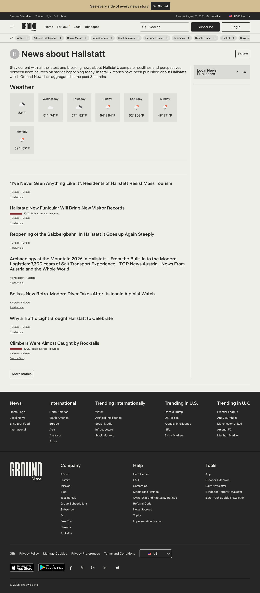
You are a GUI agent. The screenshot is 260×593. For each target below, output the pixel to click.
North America (58, 411)
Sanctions (179, 38)
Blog (64, 491)
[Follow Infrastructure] (111, 38)
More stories (21, 374)
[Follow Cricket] (233, 38)
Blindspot (92, 27)
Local (77, 27)
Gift (63, 515)
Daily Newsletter (215, 485)
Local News (17, 417)
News (16, 403)
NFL (167, 429)
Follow (243, 54)
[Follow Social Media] (86, 38)
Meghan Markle (227, 435)
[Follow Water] (27, 38)
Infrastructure (100, 38)
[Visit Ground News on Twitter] (82, 567)
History (65, 480)
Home (48, 27)
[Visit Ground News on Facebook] (71, 567)
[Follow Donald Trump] (215, 38)
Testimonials (68, 497)
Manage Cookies (55, 553)
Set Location (213, 16)
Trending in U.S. (181, 403)
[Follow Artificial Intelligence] (60, 38)
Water (20, 38)
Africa (53, 441)
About (64, 474)
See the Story (17, 358)
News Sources (142, 509)
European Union (154, 38)
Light (49, 16)
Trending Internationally (120, 403)
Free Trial (66, 521)
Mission (65, 485)
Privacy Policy (29, 553)
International (18, 429)
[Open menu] (12, 26)
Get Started (160, 6)
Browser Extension (20, 16)
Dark (55, 16)
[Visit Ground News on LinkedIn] (104, 567)
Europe (54, 423)
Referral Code (142, 503)
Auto (63, 16)
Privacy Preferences (85, 553)
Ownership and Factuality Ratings (155, 497)
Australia (55, 435)
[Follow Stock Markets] (138, 38)
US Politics (172, 417)
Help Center (141, 474)
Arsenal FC (224, 429)
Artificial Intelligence (45, 38)
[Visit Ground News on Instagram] (92, 567)
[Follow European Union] (167, 38)
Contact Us (140, 485)
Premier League (227, 411)
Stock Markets (126, 38)
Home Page (17, 411)
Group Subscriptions (74, 503)
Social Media (74, 38)
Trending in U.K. (233, 403)
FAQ (136, 480)
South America (59, 417)
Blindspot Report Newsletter (223, 491)
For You (62, 27)
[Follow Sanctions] (188, 38)
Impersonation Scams (147, 521)
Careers (66, 527)
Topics (137, 515)
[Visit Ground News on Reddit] (117, 567)
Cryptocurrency (249, 38)
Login (236, 27)
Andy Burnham (227, 417)
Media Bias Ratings (146, 491)
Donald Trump (203, 38)
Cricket (226, 38)
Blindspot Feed (20, 423)
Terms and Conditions (119, 553)
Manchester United (229, 423)
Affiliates (66, 533)
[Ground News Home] (29, 27)
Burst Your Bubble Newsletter (224, 497)
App (208, 474)
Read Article (17, 197)
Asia (52, 429)
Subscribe (205, 27)
